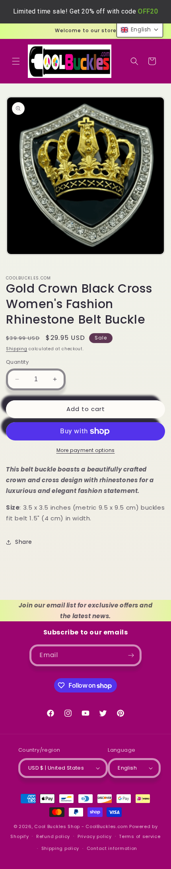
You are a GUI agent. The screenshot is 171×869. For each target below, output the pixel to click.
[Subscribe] (131, 655)
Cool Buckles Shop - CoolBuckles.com (81, 826)
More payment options (85, 450)
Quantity (17, 362)
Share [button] (23, 542)
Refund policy (53, 836)
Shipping (16, 349)
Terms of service (139, 836)
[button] (16, 61)
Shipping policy (60, 848)
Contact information (112, 848)
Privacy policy (95, 836)
